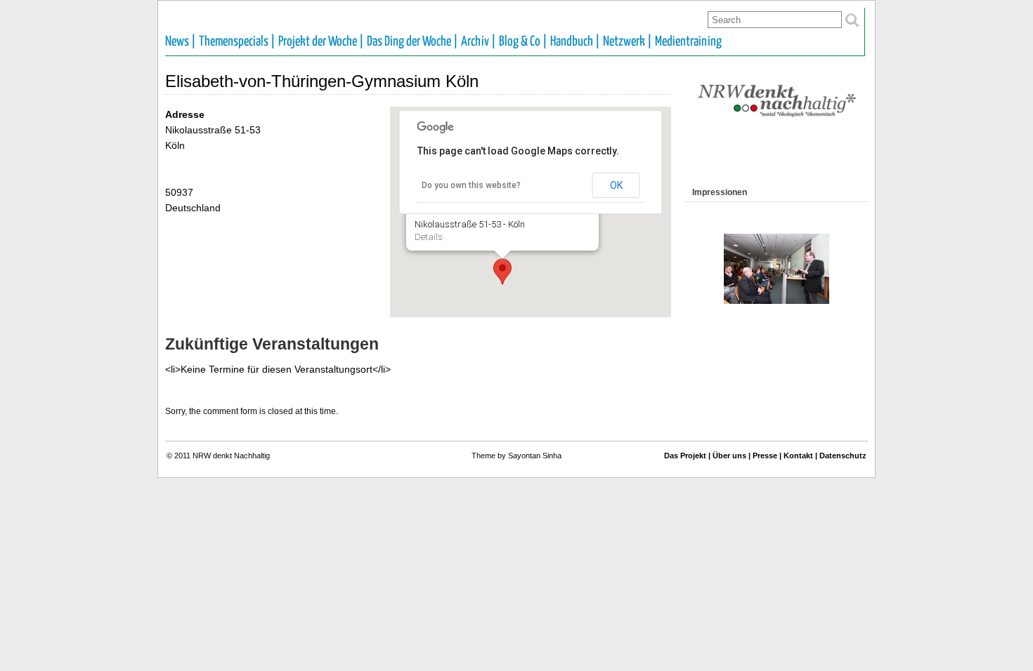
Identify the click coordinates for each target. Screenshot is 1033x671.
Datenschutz (842, 455)
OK (616, 185)
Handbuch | (575, 41)
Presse (765, 455)
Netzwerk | (627, 41)
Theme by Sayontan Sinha (516, 455)
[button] (502, 271)
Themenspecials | (237, 41)
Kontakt (798, 455)
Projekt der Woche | (321, 41)
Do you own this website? (471, 185)
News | (180, 41)
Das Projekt (685, 455)
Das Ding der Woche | (412, 41)
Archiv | (478, 41)
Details (429, 237)
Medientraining (688, 41)
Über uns (729, 455)
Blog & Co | (523, 41)
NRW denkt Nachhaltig (231, 455)
